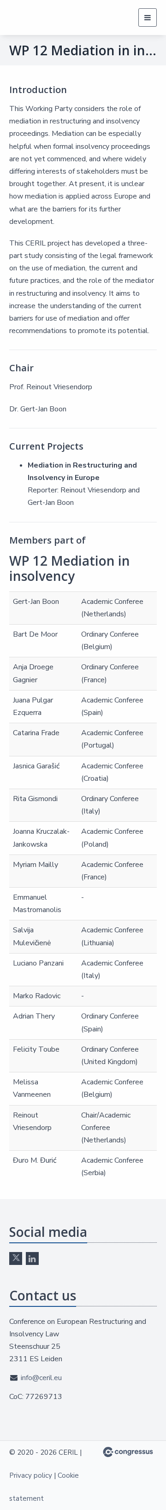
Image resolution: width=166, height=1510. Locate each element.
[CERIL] (38, 17)
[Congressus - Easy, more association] (128, 1452)
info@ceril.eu (41, 1378)
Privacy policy (30, 1475)
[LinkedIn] (32, 1258)
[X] (15, 1258)
